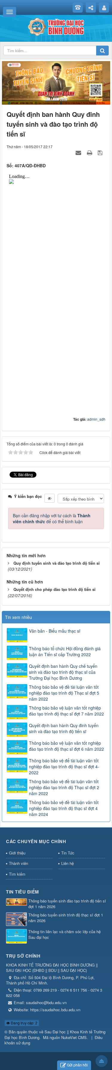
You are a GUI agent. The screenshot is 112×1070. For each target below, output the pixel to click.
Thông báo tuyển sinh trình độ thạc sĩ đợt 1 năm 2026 (65, 917)
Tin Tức (67, 853)
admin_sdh (96, 419)
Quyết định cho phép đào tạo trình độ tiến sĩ (54, 589)
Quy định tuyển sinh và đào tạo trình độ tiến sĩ (56, 563)
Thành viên (18, 863)
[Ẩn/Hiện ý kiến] (50, 498)
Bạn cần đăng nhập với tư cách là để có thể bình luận (51, 518)
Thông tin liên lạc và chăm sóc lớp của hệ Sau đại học (64, 934)
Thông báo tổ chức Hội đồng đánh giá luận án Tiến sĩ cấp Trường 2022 (65, 651)
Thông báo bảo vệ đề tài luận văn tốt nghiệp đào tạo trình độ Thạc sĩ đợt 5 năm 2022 (64, 693)
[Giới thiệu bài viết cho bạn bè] (79, 152)
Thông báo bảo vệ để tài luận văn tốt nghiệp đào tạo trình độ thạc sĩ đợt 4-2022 (64, 766)
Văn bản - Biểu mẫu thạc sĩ (54, 631)
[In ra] (90, 152)
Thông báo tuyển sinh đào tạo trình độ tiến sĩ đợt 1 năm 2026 (67, 903)
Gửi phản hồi (77, 1064)
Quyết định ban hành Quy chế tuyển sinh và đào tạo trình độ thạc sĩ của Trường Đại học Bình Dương (63, 672)
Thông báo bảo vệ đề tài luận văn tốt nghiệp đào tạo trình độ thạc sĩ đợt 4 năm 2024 (64, 808)
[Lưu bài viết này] (101, 152)
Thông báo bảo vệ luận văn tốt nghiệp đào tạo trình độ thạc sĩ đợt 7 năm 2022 (66, 711)
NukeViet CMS (74, 1037)
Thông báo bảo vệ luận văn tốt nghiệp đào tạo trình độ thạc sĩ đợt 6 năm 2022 (66, 746)
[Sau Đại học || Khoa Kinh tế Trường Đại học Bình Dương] (56, 26)
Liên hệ (67, 863)
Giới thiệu (17, 853)
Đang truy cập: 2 (23, 1022)
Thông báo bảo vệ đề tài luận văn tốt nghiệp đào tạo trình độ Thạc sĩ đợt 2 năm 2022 (64, 787)
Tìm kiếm (17, 874)
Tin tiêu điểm (22, 891)
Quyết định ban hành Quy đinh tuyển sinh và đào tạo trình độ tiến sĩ (64, 728)
